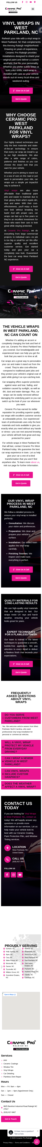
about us (35, 462)
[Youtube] (31, 2)
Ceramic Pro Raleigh (18, 230)
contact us (31, 817)
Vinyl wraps (10, 190)
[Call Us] (7, 859)
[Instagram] (27, 2)
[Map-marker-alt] (35, 2)
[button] (33, 9)
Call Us (18, 858)
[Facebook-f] (22, 2)
